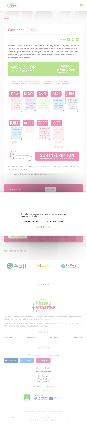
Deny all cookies (56, 221)
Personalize (43, 227)
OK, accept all (32, 221)
